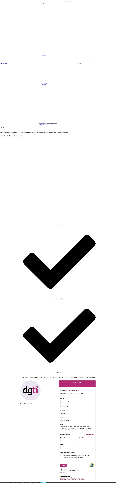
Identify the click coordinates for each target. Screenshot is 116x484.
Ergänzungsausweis (67, 0)
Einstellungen (43, 482)
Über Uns (44, 85)
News (43, 3)
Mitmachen (44, 84)
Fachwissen (44, 83)
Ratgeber (44, 55)
